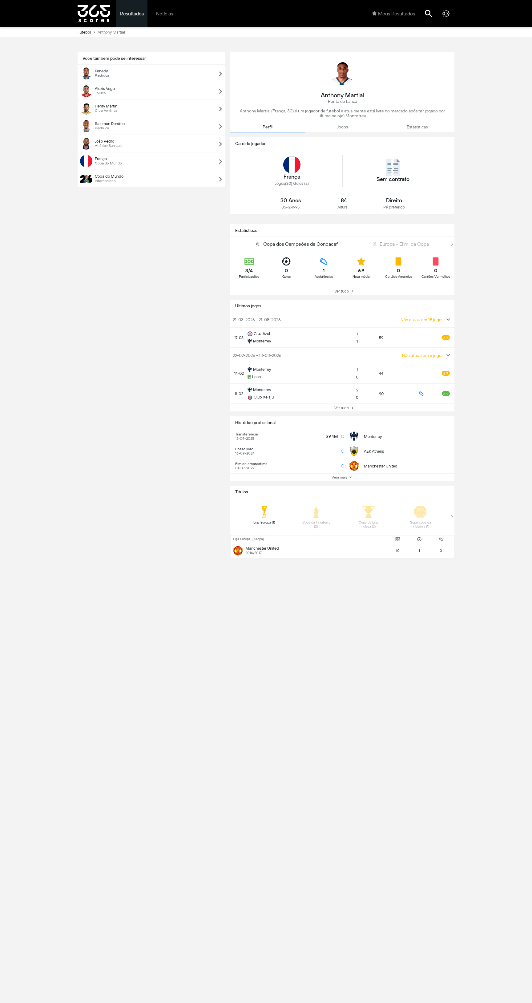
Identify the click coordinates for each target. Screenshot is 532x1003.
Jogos (342, 126)
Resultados (132, 14)
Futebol (84, 32)
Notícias (164, 14)
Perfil (267, 126)
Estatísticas (417, 126)
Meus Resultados (396, 14)
